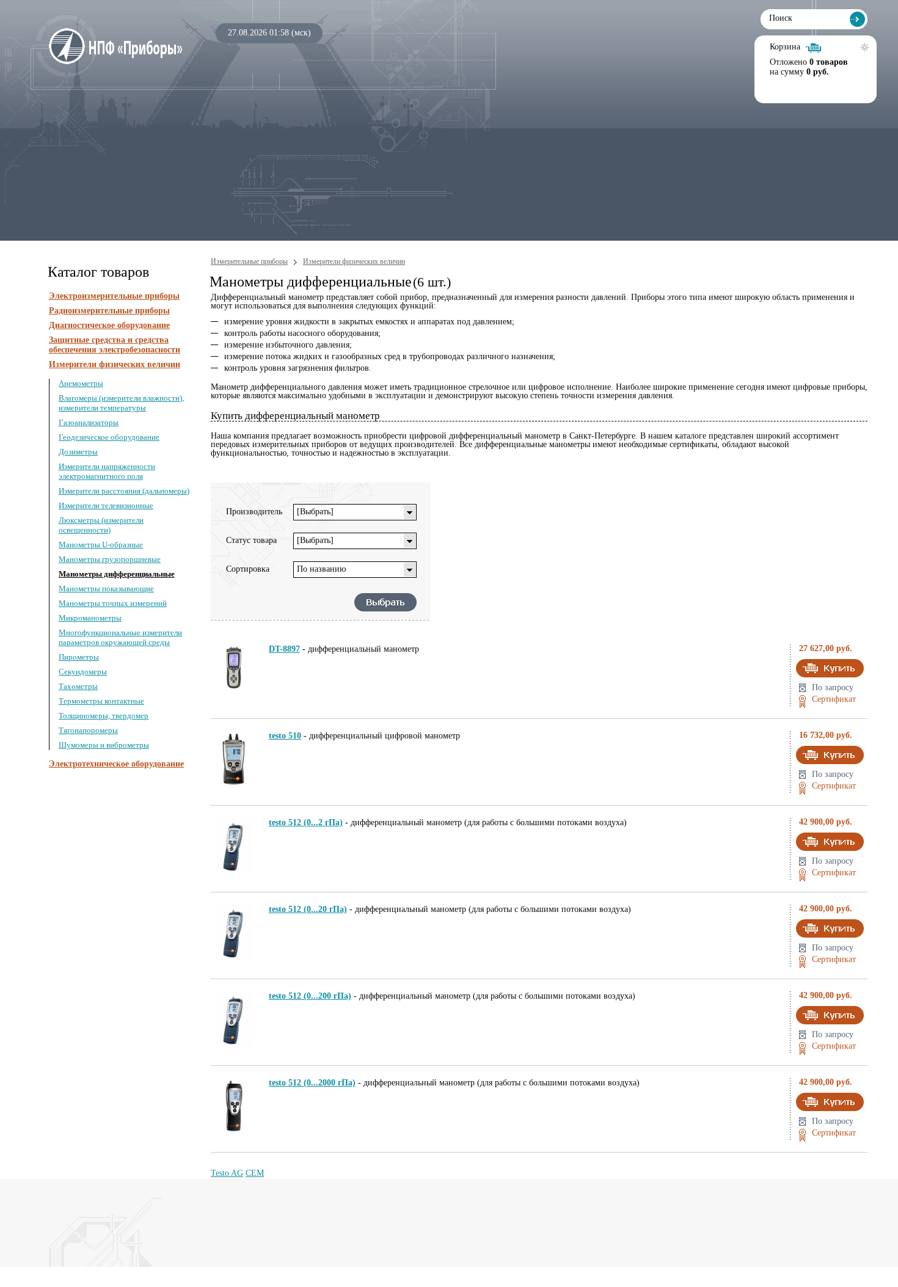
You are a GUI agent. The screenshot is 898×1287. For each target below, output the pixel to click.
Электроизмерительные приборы (114, 296)
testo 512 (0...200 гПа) (310, 996)
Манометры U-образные (101, 544)
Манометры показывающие (106, 588)
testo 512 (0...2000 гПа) (312, 1082)
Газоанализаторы (89, 422)
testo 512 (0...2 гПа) (306, 822)
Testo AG (227, 1173)
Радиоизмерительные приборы (109, 310)
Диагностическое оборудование (109, 325)
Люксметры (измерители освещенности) (101, 525)
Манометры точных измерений (113, 603)
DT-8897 (284, 649)
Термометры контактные (101, 700)
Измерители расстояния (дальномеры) (124, 490)
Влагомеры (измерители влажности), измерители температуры (121, 402)
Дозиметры (78, 451)
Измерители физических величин (114, 364)
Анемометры (81, 383)
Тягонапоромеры (88, 730)
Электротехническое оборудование (116, 763)
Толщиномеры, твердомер (103, 715)
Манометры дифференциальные (117, 573)
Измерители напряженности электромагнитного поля (107, 471)
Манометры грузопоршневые (110, 559)
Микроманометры (90, 617)
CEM (255, 1173)
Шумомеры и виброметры (104, 744)
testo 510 (285, 735)
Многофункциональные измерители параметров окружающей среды (120, 637)
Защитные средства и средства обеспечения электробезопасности (114, 344)
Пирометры (79, 657)
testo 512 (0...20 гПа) (308, 909)
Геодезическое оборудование (109, 437)
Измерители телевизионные (106, 505)
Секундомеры (83, 671)
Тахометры (78, 686)
